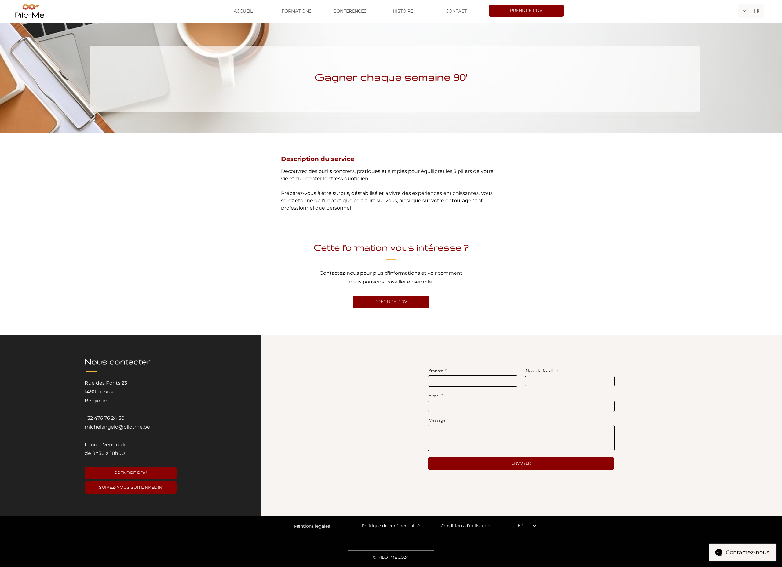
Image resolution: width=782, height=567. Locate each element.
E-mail (434, 395)
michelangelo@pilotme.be (117, 427)
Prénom (436, 370)
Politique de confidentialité (391, 526)
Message (437, 420)
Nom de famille (540, 371)
